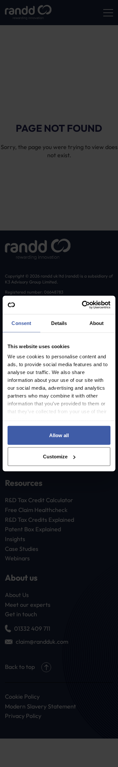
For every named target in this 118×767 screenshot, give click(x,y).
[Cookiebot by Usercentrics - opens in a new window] (83, 305)
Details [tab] (59, 323)
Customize (55, 456)
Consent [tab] (21, 323)
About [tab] (96, 323)
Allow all (59, 435)
